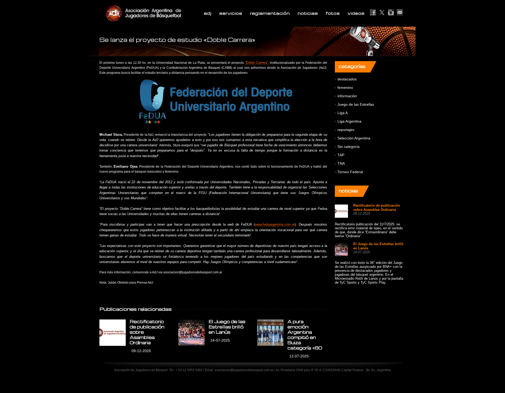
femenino (345, 87)
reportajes (345, 130)
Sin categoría (348, 146)
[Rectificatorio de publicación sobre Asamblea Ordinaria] (112, 332)
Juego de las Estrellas (355, 104)
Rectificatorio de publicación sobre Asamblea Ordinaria (376, 207)
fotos (333, 13)
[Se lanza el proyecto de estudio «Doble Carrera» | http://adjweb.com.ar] (156, 13)
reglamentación (270, 13)
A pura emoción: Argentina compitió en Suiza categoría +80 (304, 335)
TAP (340, 155)
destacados (347, 79)
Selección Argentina (353, 138)
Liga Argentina (349, 121)
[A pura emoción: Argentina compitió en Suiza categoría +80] (270, 332)
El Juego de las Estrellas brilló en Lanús (227, 327)
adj (207, 13)
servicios (230, 13)
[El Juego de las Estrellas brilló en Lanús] (191, 332)
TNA (341, 163)
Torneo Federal (350, 172)
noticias (308, 13)
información (347, 96)
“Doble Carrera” (256, 63)
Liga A (342, 113)
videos (356, 13)
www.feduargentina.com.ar (275, 224)
